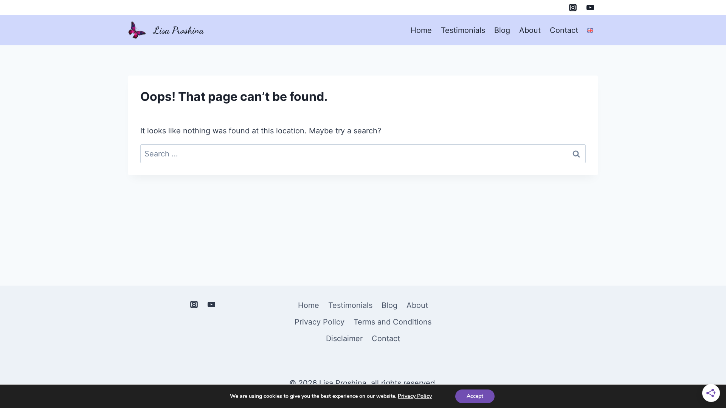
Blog (502, 30)
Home (421, 30)
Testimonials (463, 30)
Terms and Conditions (392, 321)
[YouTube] (590, 7)
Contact (564, 30)
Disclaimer (344, 338)
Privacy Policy (319, 321)
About (530, 30)
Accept (475, 396)
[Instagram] (572, 7)
